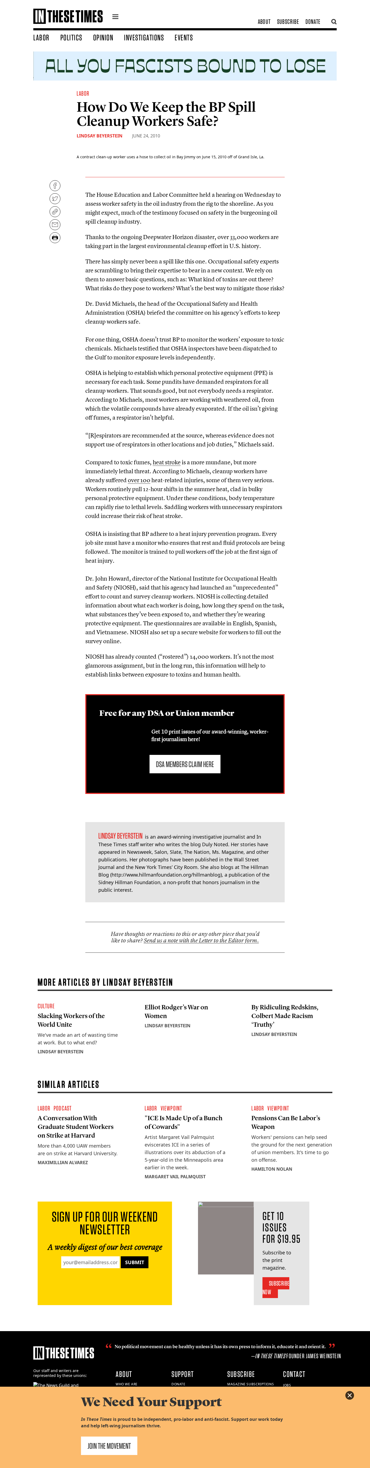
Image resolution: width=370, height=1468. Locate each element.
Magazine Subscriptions (250, 1384)
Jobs (287, 1385)
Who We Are (127, 1384)
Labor (41, 37)
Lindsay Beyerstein (99, 136)
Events (184, 37)
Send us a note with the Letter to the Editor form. (201, 940)
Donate (313, 21)
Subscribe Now (275, 1287)
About (264, 21)
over (139, 480)
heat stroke (167, 462)
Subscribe (288, 21)
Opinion (103, 37)
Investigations (144, 37)
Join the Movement (109, 1446)
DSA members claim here (185, 764)
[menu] (115, 17)
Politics (71, 37)
